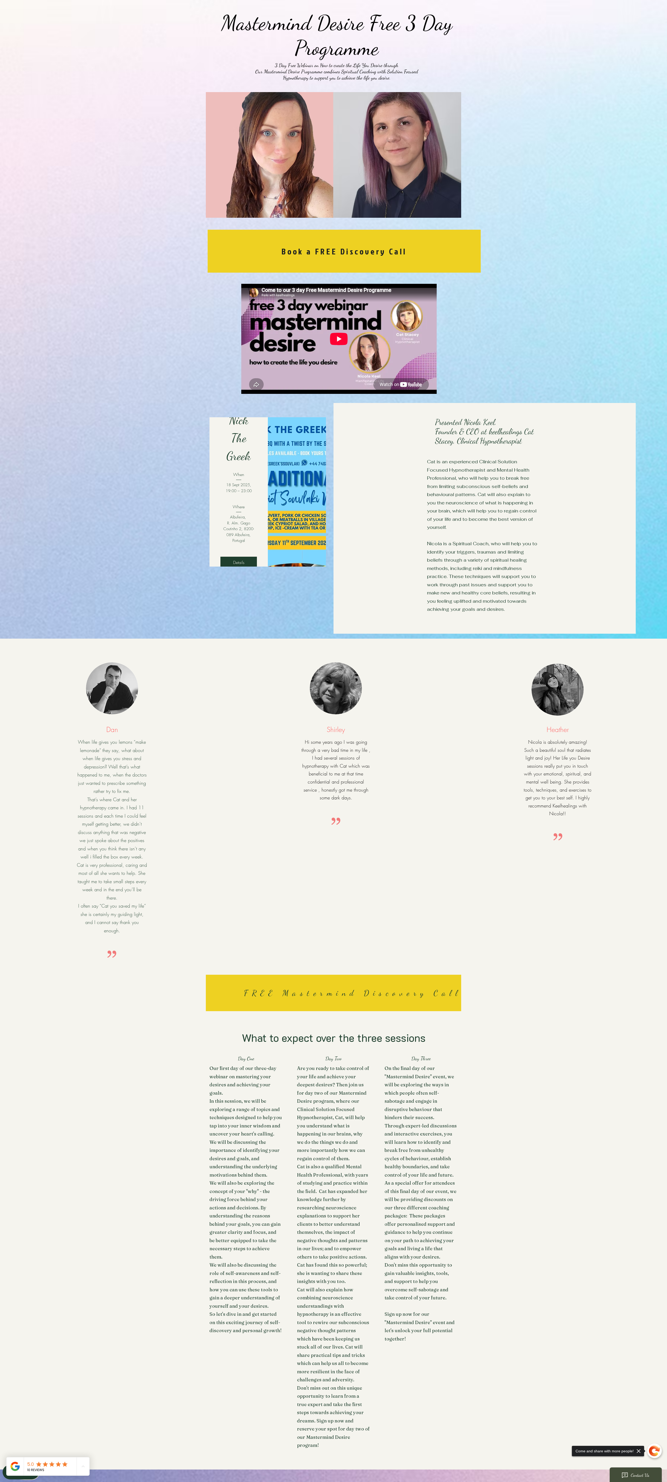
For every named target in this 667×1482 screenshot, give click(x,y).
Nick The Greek (238, 438)
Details (238, 562)
